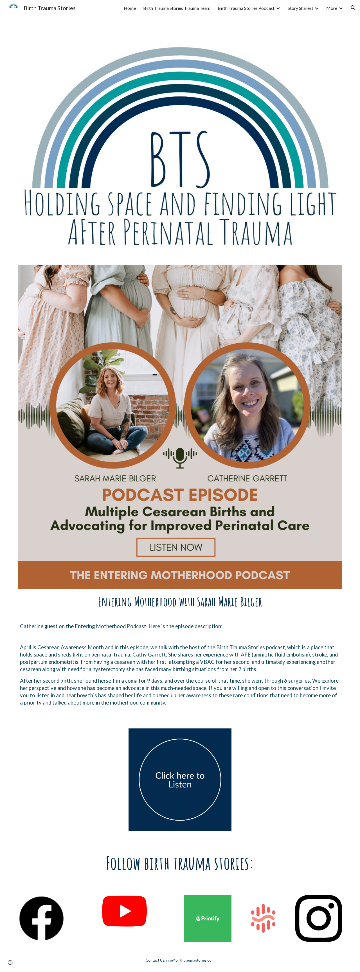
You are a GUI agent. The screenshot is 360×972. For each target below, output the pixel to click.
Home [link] (130, 8)
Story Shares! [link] (300, 8)
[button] (353, 8)
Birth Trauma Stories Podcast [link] (246, 8)
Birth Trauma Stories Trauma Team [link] (176, 8)
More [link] (331, 8)
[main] (180, 601)
